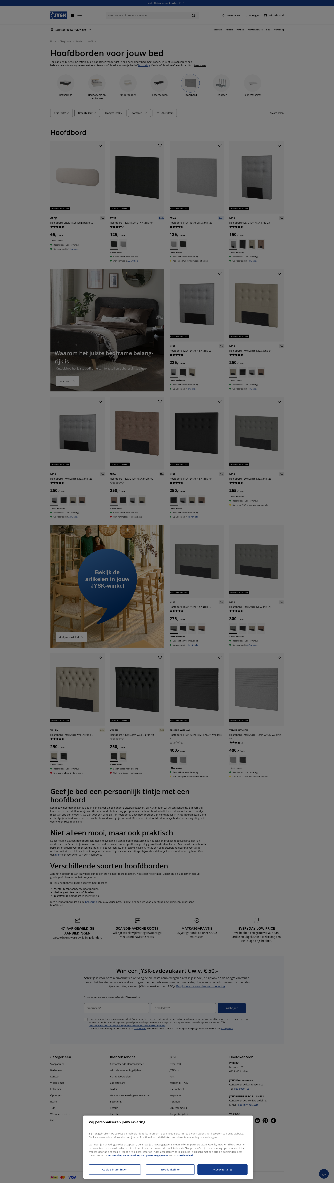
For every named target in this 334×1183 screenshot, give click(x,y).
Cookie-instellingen (115, 1169)
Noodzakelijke (170, 1169)
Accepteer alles (222, 1169)
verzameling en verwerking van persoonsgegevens (138, 1155)
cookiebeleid (185, 1155)
